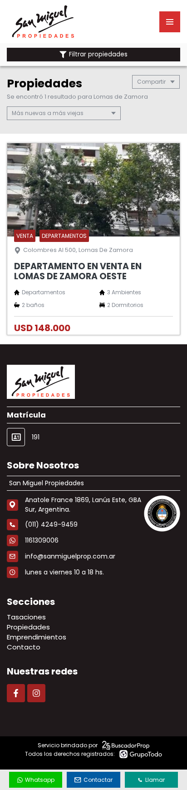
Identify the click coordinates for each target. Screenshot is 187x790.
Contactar (98, 780)
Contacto (23, 647)
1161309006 (42, 540)
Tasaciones (26, 617)
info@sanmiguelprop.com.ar (70, 556)
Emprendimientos (36, 637)
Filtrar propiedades (98, 54)
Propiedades (28, 627)
